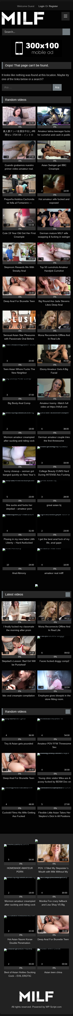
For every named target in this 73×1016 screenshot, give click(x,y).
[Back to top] (62, 1006)
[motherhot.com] (30, 19)
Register (53, 6)
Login (41, 6)
